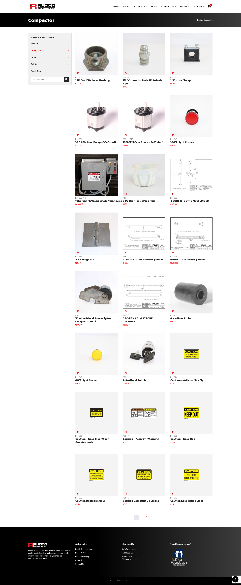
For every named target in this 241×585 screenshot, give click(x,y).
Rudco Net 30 (80, 553)
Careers (199, 6)
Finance (184, 6)
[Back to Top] (235, 579)
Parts (154, 6)
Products (139, 6)
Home (116, 6)
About (126, 6)
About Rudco (80, 560)
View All (34, 43)
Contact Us (167, 6)
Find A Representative (84, 549)
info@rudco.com (129, 549)
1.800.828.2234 (128, 553)
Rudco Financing (82, 557)
